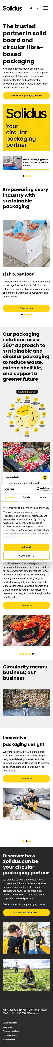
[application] (26, 702)
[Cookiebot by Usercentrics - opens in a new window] (37, 489)
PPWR (39, 580)
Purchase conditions (11, 1031)
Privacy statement (10, 1023)
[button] (23, 176)
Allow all (26, 547)
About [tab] (43, 497)
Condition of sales (10, 1035)
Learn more (26, 778)
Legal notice (8, 1027)
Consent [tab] (9, 497)
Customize (24, 556)
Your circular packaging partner (26, 95)
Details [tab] (26, 497)
